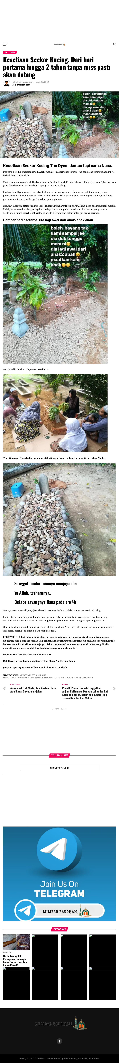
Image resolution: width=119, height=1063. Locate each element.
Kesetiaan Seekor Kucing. (34, 675)
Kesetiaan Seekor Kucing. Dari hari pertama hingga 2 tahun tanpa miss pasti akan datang (49, 678)
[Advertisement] (59, 20)
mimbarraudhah (22, 85)
